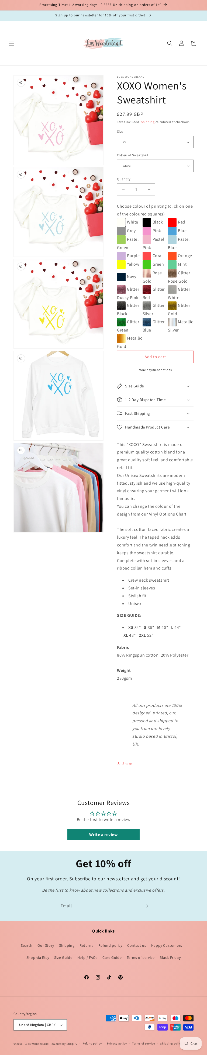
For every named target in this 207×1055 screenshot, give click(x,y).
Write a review (103, 834)
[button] (11, 43)
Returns (86, 945)
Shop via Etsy (37, 957)
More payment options (155, 370)
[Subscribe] (146, 906)
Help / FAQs (87, 957)
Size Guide (63, 957)
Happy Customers (166, 945)
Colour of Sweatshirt (132, 155)
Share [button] (127, 763)
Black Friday (170, 957)
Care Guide (112, 957)
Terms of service (141, 957)
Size (120, 131)
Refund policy (110, 945)
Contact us (136, 945)
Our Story (45, 945)
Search (27, 945)
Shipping (148, 122)
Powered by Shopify (63, 1044)
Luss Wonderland (37, 1044)
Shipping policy (171, 1043)
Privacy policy (117, 1043)
